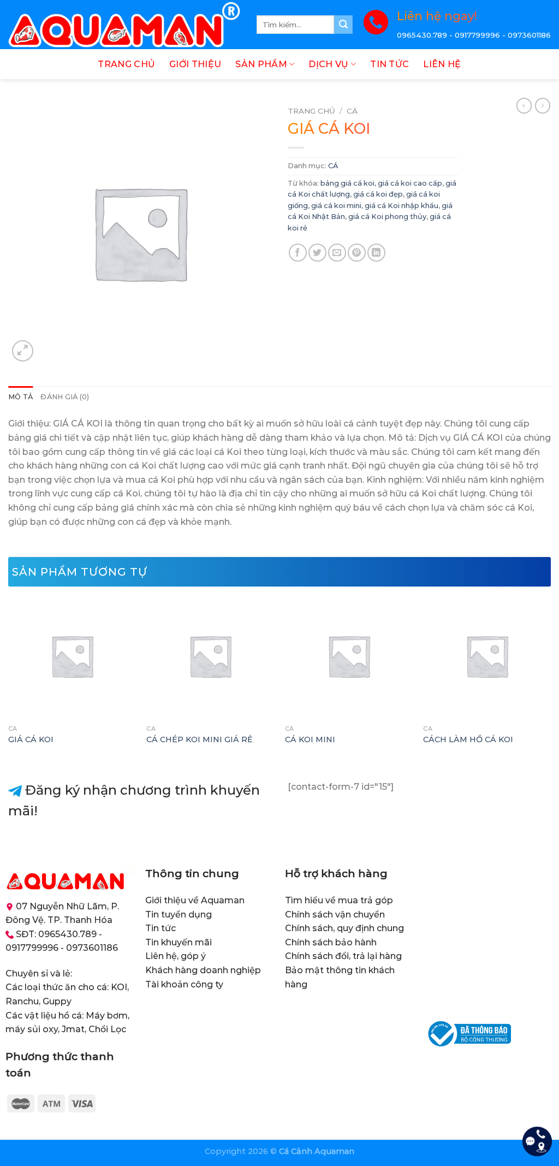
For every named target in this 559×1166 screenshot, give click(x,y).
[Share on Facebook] (298, 253)
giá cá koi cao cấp (410, 183)
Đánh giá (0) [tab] (64, 397)
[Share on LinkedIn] (376, 253)
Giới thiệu (195, 64)
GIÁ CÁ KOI (30, 739)
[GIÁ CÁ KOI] (72, 656)
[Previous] (9, 679)
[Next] (550, 679)
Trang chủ (311, 110)
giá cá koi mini (336, 206)
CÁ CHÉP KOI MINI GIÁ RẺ (199, 739)
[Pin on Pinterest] (357, 253)
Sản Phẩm (261, 64)
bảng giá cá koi (347, 183)
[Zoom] (22, 351)
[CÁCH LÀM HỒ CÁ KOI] (487, 656)
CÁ (352, 110)
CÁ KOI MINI (310, 739)
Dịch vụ (328, 64)
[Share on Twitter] (317, 253)
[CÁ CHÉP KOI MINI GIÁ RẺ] (210, 656)
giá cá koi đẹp (378, 194)
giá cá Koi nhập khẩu (401, 206)
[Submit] (343, 24)
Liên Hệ (442, 64)
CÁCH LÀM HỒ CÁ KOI (468, 739)
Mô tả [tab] (20, 397)
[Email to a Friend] (337, 253)
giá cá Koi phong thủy (387, 216)
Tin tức (389, 64)
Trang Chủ (126, 64)
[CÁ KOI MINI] (349, 656)
